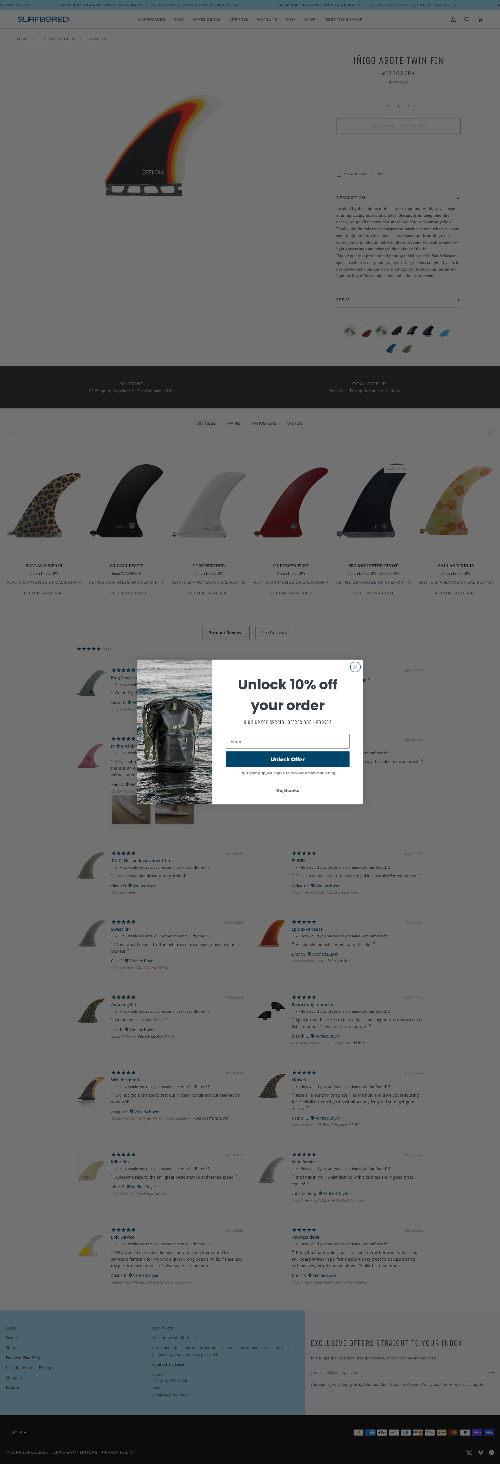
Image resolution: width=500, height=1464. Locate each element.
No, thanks (287, 790)
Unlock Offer (288, 759)
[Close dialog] (355, 667)
